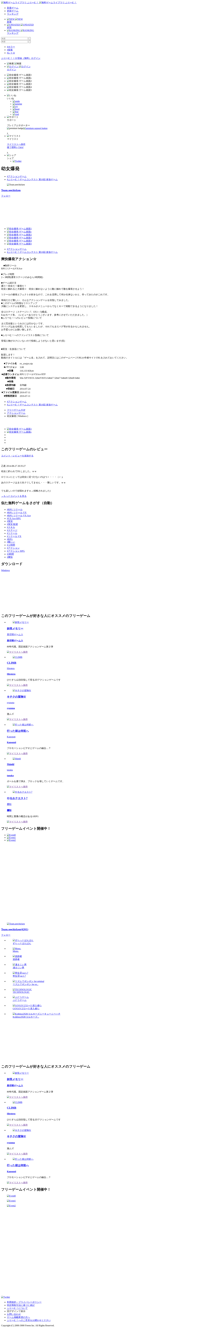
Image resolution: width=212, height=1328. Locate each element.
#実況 (10, 521)
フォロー (5, 196)
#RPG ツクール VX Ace (19, 515)
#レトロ (11, 53)
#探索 (10, 50)
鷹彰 (9, 804)
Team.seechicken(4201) (14, 929)
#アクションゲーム (17, 176)
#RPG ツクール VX (17, 512)
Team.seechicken (11, 190)
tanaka (10, 770)
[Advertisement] (22, 592)
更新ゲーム (12, 11)
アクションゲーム (16, 413)
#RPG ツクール (14, 509)
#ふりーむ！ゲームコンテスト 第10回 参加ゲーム (32, 179)
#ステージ (12, 530)
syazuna (10, 702)
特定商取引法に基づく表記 (21, 1305)
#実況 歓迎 (12, 524)
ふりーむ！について (17, 1308)
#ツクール (12, 533)
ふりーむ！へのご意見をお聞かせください (29, 1320)
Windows (5, 570)
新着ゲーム (12, 8)
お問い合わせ (14, 1314)
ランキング (12, 14)
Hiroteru (11, 668)
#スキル (11, 527)
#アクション (13, 548)
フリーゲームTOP (16, 410)
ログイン (35, 58)
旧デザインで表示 (16, 1311)
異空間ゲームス (15, 634)
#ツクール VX (14, 536)
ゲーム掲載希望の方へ (18, 1317)
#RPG (10, 539)
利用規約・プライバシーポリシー (24, 1302)
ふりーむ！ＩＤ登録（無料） (16, 58)
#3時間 (10, 554)
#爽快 (10, 557)
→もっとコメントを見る (14, 496)
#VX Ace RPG (14, 518)
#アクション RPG (16, 551)
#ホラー (11, 47)
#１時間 (11, 545)
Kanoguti (11, 737)
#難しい (11, 542)
